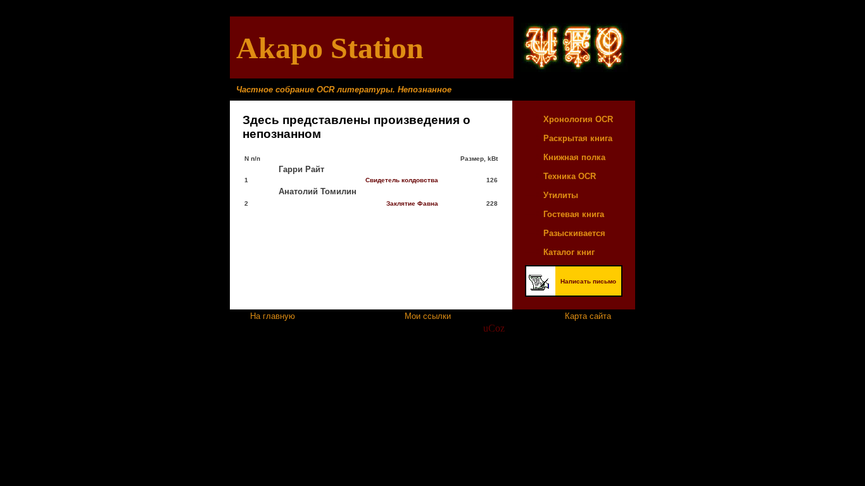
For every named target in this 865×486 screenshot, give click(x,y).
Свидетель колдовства (401, 180)
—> (534, 118)
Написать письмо (588, 281)
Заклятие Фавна (412, 203)
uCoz (494, 328)
